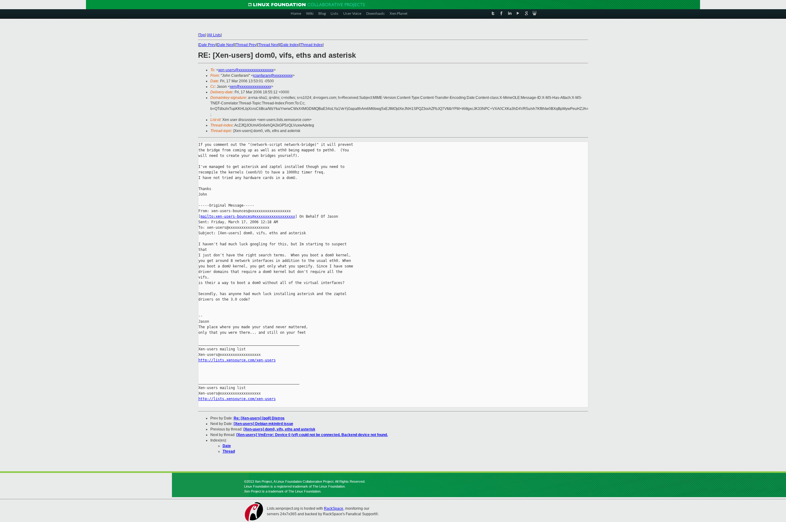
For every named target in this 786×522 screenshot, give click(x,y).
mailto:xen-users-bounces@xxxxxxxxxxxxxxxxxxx (247, 216)
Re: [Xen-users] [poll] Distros (259, 418)
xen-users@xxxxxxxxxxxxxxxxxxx (246, 70)
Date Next (225, 45)
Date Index (290, 45)
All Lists (214, 35)
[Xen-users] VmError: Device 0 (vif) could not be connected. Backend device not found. (312, 435)
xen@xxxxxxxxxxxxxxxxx (250, 86)
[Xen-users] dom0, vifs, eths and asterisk (279, 429)
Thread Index (312, 45)
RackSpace (333, 508)
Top (202, 35)
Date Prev (207, 45)
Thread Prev (246, 45)
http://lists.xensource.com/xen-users (237, 360)
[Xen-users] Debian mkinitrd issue (263, 424)
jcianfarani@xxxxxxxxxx (273, 75)
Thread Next (268, 45)
